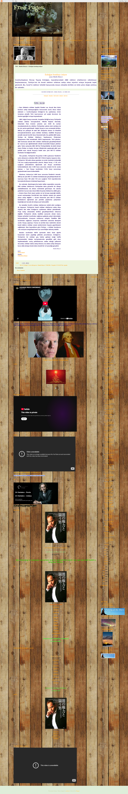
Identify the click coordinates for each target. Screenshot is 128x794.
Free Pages (29, 8)
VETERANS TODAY (76, 40)
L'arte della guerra (61, 40)
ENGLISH (20, 40)
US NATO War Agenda (46, 40)
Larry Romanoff (103, 40)
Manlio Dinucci (31, 40)
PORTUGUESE (90, 40)
